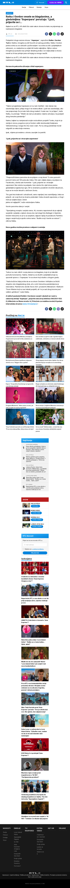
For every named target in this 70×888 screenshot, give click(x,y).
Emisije (39, 7)
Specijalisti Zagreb (17, 838)
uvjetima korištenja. (38, 549)
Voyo (46, 7)
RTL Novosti (28, 536)
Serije (24, 7)
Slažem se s (34, 549)
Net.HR (51, 828)
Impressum (5, 875)
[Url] (62, 34)
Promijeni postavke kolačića (58, 875)
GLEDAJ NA (53, 2)
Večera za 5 (40, 853)
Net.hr (21, 315)
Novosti (6, 828)
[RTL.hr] (8, 2)
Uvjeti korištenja (14, 875)
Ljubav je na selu (40, 848)
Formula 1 (17, 866)
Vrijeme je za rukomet (41, 836)
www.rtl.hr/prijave (30, 304)
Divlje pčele (18, 858)
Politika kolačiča (44, 875)
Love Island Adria (18, 833)
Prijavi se (35, 553)
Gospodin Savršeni (17, 855)
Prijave (62, 828)
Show (25, 500)
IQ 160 (16, 842)
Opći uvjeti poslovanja (34, 877)
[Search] (66, 3)
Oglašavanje (35, 875)
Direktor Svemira (17, 862)
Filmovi (31, 7)
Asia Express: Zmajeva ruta (17, 848)
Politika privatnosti (25, 875)
